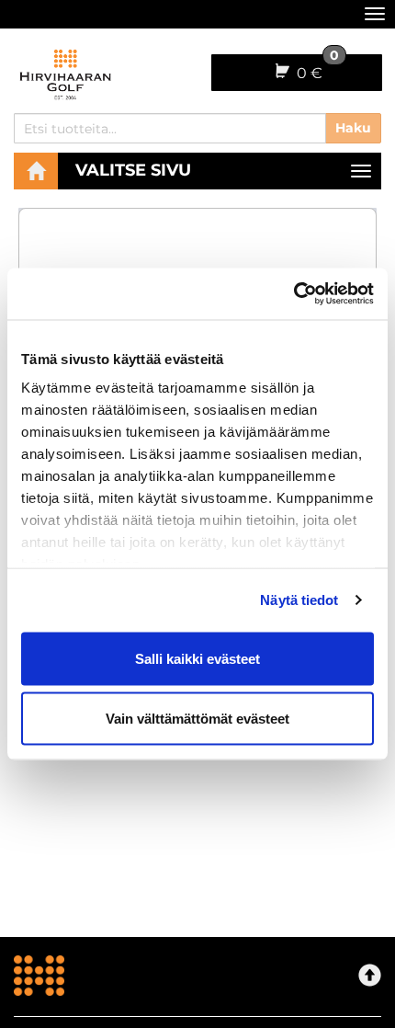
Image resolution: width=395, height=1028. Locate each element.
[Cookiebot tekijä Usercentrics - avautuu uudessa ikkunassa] (293, 294)
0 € (316, 68)
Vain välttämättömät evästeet (197, 718)
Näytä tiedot (299, 600)
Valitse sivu (133, 170)
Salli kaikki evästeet (197, 658)
